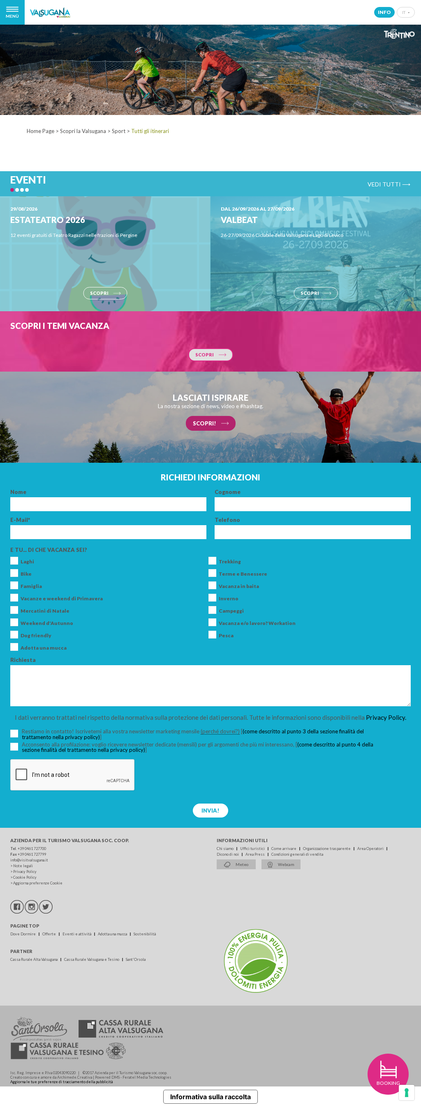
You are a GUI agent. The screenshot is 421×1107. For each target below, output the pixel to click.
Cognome (228, 492)
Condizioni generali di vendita (297, 854)
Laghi (27, 561)
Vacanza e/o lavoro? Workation (257, 623)
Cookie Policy (25, 877)
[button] (12, 190)
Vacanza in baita (239, 586)
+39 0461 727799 (32, 854)
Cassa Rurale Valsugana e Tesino (92, 959)
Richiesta (23, 660)
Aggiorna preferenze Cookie (37, 883)
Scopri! (204, 423)
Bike (26, 574)
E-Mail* (20, 520)
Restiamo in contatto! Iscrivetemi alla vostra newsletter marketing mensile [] (193, 734)
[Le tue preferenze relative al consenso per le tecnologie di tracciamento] (406, 1092)
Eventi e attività (77, 934)
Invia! (210, 810)
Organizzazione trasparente (327, 848)
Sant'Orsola (136, 959)
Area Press (255, 854)
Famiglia (31, 586)
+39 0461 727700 (32, 848)
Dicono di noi (228, 854)
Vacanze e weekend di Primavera (62, 598)
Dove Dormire (23, 934)
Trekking (230, 561)
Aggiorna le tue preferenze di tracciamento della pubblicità (61, 1081)
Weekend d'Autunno (47, 623)
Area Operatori (370, 848)
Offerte (49, 934)
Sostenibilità (145, 934)
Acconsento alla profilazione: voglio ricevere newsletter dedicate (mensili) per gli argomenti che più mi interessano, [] (197, 747)
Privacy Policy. (386, 717)
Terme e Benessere (243, 574)
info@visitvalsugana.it (29, 860)
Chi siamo (225, 848)
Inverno (228, 598)
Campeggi (231, 611)
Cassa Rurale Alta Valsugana (34, 959)
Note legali (23, 866)
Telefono (227, 520)
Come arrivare (284, 848)
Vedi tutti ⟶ (389, 183)
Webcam (285, 864)
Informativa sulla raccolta (210, 1097)
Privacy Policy (25, 871)
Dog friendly (36, 635)
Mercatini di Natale (45, 611)
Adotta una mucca (44, 647)
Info (384, 12)
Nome (18, 492)
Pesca (226, 635)
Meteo (241, 864)
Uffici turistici (253, 848)
